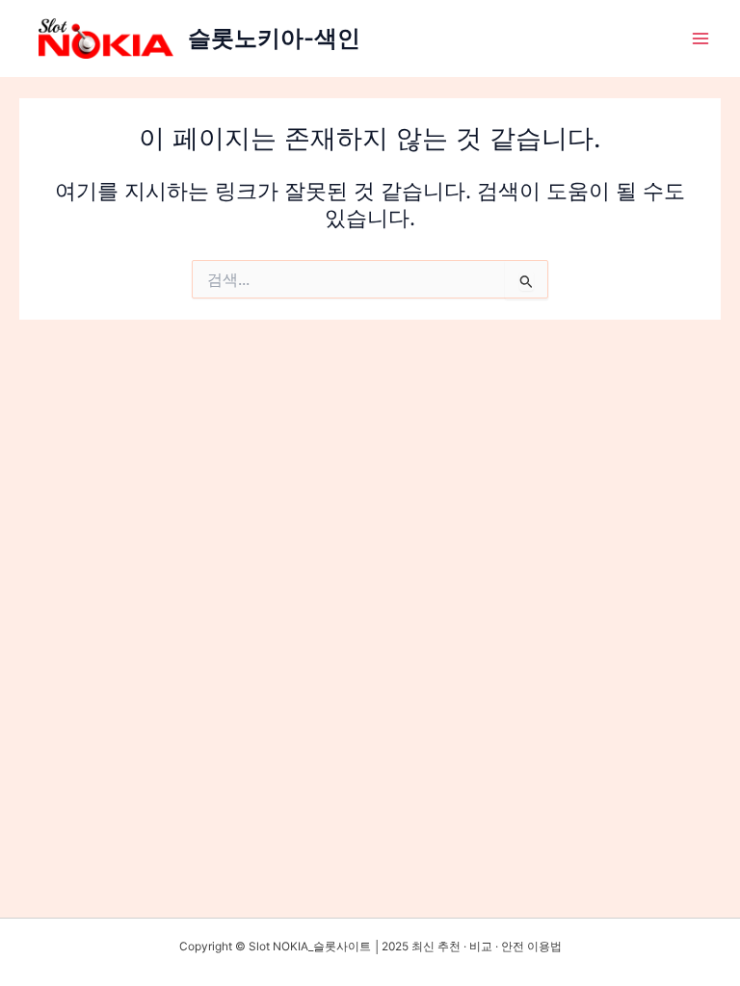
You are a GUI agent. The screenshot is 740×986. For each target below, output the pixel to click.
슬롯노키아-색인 (274, 38)
